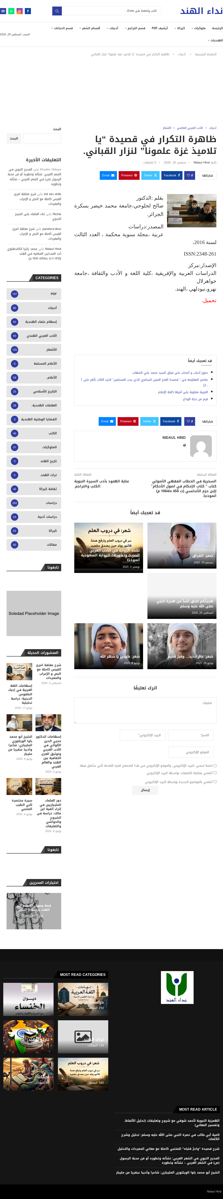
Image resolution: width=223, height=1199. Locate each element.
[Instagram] (20, 11)
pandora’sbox (51, 229)
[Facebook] (28, 11)
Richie (57, 214)
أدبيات (114, 28)
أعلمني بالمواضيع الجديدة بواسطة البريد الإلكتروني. (178, 782)
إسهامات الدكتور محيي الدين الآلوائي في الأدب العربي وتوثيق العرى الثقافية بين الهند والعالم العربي (48, 752)
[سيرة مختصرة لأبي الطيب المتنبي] (19, 786)
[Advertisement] (111, 91)
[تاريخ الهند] (28, 1036)
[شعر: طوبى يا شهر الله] (108, 646)
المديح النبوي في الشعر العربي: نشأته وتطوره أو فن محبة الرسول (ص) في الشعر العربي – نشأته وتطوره (34, 177)
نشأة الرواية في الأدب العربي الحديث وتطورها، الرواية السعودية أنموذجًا (110, 555)
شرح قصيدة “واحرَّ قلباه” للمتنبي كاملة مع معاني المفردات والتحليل (169, 1149)
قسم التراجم (136, 28)
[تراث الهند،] (83, 1036)
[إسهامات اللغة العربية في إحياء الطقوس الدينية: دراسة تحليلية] (19, 671)
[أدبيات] (28, 1074)
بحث (57, 11)
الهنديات (217, 40)
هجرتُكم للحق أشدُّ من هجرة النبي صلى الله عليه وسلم (184, 603)
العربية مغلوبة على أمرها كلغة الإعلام (183, 392)
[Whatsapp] (11, 11)
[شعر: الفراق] (181, 546)
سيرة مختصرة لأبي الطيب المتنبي (22, 804)
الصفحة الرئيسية (205, 54)
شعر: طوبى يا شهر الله (120, 656)
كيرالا (181, 28)
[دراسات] (83, 999)
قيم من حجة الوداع (195, 399)
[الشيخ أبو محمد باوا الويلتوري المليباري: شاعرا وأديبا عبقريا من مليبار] (19, 722)
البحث (57, 129)
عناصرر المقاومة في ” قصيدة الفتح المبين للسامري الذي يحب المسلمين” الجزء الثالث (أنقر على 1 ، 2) (144, 382)
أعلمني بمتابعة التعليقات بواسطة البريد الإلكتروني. (179, 773)
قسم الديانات (63, 28)
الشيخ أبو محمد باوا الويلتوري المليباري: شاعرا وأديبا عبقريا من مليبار (20, 745)
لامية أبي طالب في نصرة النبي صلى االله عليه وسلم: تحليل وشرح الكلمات (170, 1137)
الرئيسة (217, 28)
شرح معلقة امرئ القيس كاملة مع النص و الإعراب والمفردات (37, 199)
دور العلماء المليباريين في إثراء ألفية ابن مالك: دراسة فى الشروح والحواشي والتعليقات (49, 813)
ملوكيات (200, 28)
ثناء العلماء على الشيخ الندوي (38, 216)
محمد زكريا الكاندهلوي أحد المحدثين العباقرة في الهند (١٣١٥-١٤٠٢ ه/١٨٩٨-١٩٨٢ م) (34, 254)
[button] (10, 911)
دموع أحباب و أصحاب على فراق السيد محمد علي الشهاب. (170, 373)
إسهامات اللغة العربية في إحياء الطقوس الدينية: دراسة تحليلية (20, 694)
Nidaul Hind (202, 162)
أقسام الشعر (91, 28)
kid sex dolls (52, 194)
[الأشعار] (83, 1074)
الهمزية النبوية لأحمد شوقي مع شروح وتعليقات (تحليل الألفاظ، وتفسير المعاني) (172, 1123)
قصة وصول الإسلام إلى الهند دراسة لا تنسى (33, 908)
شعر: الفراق (202, 555)
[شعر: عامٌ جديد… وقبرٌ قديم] (181, 646)
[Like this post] (188, 175)
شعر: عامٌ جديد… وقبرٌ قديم (190, 656)
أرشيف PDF (160, 28)
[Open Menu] (3, 11)
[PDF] (28, 999)
